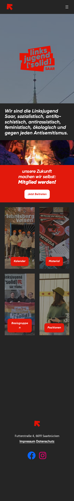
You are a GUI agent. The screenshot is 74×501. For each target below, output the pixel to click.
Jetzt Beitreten (37, 194)
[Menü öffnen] (67, 7)
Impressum (27, 441)
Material (54, 261)
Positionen (54, 327)
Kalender (19, 261)
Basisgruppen (19, 325)
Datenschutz (45, 441)
